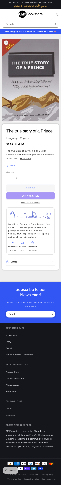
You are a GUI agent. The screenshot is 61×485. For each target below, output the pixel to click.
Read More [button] (25, 158)
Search (9, 348)
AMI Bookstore (20, 474)
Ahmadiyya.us (12, 385)
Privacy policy (47, 474)
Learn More (47, 446)
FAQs (8, 342)
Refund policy (34, 474)
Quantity (10, 172)
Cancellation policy (49, 479)
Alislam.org (11, 391)
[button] (3, 14)
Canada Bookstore (15, 378)
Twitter (9, 408)
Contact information (31, 479)
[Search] (55, 24)
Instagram (10, 415)
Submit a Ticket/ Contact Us (19, 355)
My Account (11, 335)
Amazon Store (12, 372)
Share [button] (12, 166)
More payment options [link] (30, 203)
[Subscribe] (52, 314)
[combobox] (30, 24)
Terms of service (14, 479)
